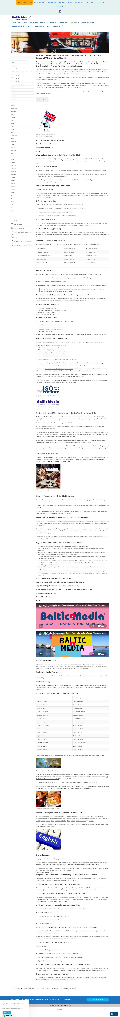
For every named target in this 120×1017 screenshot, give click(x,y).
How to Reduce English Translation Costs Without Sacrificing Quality (60, 582)
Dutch (12, 156)
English (13, 153)
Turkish (13, 162)
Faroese (13, 102)
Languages (14, 66)
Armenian (13, 186)
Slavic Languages (15, 81)
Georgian (13, 168)
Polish (12, 126)
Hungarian (14, 135)
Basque (13, 183)
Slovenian (13, 132)
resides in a (71, 365)
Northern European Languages (19, 69)
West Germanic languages (18, 84)
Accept (6, 1012)
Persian (13, 202)
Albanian (13, 217)
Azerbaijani (14, 189)
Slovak (13, 138)
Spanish (13, 123)
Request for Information (44, 148)
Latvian (13, 105)
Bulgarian (13, 141)
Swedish (13, 87)
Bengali (13, 180)
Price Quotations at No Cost (46, 144)
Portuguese (14, 174)
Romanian (13, 150)
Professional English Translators (78, 64)
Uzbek (12, 205)
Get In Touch (98, 1000)
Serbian (13, 177)
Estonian (13, 111)
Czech (12, 129)
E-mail (38, 151)
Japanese (13, 171)
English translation (51, 554)
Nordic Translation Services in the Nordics (22, 72)
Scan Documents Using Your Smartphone (47, 453)
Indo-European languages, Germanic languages (59, 859)
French (13, 117)
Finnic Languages (15, 75)
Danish (13, 96)
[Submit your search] (26, 62)
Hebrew (13, 147)
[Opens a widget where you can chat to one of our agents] (113, 1014)
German (13, 120)
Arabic (12, 214)
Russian (13, 114)
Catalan (13, 192)
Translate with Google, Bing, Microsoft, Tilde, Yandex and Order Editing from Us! (64, 589)
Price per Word (56, 66)
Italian (12, 159)
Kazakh (13, 208)
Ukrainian (13, 165)
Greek (12, 198)
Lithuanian (14, 108)
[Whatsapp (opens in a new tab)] (60, 11)
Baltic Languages (15, 78)
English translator (67, 376)
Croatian (13, 211)
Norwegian (14, 93)
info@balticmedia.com (98, 755)
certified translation (78, 440)
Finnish (13, 90)
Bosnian (13, 195)
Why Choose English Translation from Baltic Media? (54, 578)
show (45, 99)
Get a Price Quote (24, 2)
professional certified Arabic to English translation (59, 369)
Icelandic (13, 99)
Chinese (13, 144)
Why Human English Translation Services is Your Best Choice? (57, 586)
